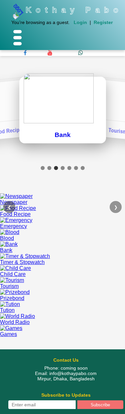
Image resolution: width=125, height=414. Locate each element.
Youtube (38, 53)
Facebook (12, 53)
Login (80, 22)
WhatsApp (66, 53)
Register (103, 22)
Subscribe (100, 404)
